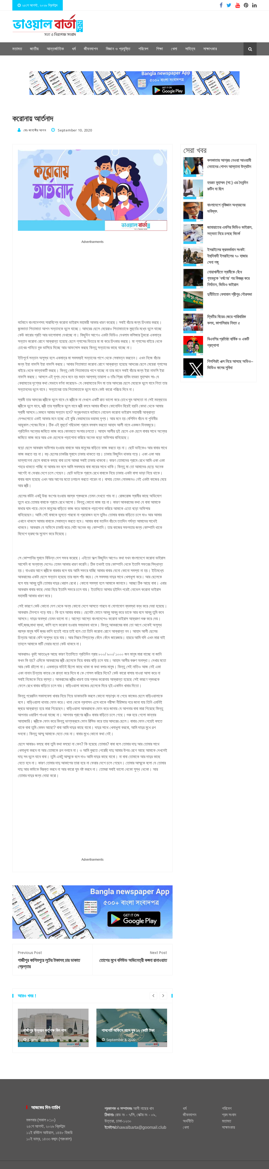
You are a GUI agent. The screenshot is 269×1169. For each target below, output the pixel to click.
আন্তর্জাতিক (55, 49)
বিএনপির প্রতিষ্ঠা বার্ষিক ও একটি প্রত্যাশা (228, 342)
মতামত (17, 49)
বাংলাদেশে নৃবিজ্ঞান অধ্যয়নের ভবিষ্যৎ (226, 208)
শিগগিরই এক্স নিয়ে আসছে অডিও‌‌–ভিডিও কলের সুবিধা (230, 364)
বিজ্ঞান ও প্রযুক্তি (118, 49)
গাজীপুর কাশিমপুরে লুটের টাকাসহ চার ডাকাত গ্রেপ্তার (49, 960)
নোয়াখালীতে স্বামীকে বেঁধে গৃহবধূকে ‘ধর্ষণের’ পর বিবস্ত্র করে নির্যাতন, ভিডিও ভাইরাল (228, 278)
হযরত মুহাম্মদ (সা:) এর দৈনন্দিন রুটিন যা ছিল (227, 185)
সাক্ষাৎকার (210, 49)
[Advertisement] (92, 282)
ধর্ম (74, 49)
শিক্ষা (159, 49)
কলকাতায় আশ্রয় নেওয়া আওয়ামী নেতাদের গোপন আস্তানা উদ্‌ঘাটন (229, 163)
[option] (53, 1027)
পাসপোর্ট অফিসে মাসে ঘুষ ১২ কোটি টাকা (128, 1030)
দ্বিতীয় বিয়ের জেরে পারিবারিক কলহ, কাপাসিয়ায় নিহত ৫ (226, 319)
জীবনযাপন (91, 49)
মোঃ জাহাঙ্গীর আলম (34, 130)
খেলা (174, 49)
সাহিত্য (190, 49)
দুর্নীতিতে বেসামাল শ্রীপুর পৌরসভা (229, 294)
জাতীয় (34, 49)
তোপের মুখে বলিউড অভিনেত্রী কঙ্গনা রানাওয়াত (133, 956)
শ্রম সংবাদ (229, 1114)
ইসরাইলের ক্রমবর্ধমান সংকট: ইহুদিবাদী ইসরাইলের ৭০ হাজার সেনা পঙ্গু (227, 255)
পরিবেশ (143, 49)
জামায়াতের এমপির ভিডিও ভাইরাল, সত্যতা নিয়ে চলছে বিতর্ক (229, 230)
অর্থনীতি (188, 1121)
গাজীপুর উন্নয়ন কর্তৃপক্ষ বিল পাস (44, 1030)
